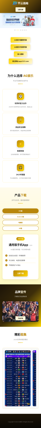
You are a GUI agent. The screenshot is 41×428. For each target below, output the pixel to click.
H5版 (20, 228)
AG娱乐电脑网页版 (20, 40)
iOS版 (20, 211)
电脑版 (20, 222)
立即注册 (20, 10)
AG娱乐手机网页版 (20, 47)
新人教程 (20, 54)
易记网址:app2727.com (20, 61)
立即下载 (20, 273)
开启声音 (20, 318)
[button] (7, 403)
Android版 (20, 217)
